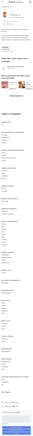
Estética (3, 306)
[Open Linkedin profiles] (10, 406)
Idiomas (3, 234)
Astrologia (4, 135)
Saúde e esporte (6, 359)
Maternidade (4, 201)
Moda (2, 313)
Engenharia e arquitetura (8, 209)
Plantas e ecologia (7, 336)
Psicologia (4, 245)
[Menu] (2, 2)
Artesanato (4, 323)
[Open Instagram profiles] (17, 406)
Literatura (4, 240)
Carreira (3, 153)
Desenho (3, 326)
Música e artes (5, 321)
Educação (4, 229)
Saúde (3, 369)
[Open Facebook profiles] (3, 406)
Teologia (3, 143)
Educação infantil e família (9, 199)
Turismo (3, 273)
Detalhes (5, 47)
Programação (5, 382)
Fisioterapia (4, 367)
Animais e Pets (6, 122)
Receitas (3, 178)
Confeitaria (4, 171)
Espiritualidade (5, 137)
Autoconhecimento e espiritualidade (12, 132)
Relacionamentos (6, 349)
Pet (2, 125)
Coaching (3, 155)
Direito (3, 227)
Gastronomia (4, 176)
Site (2, 385)
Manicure (3, 308)
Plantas (3, 341)
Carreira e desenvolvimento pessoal (12, 150)
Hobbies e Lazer (6, 270)
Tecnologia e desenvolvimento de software (15, 377)
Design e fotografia (7, 186)
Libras (3, 237)
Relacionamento (5, 351)
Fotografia (4, 191)
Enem (2, 232)
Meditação (4, 140)
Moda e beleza (5, 300)
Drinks (3, 173)
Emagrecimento (5, 361)
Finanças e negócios (7, 252)
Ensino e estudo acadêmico (9, 221)
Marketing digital (6, 293)
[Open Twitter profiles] (6, 406)
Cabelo (3, 303)
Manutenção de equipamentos (10, 280)
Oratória (3, 161)
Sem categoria (5, 392)
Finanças (3, 260)
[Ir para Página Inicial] (16, 2)
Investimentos (5, 263)
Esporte (3, 364)
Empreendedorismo (6, 257)
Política (3, 242)
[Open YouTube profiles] (13, 406)
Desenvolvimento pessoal (8, 158)
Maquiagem (4, 311)
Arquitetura (4, 211)
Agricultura (4, 339)
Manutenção (4, 283)
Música (3, 329)
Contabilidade (5, 255)
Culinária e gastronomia (8, 168)
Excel (2, 379)
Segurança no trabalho (7, 214)
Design (3, 188)
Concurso (3, 224)
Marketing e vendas (7, 290)
